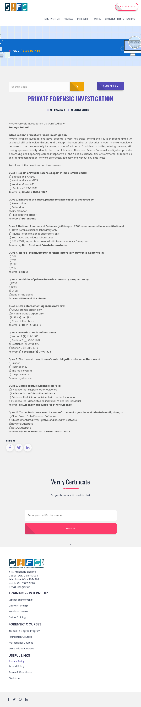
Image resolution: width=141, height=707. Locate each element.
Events (120, 18)
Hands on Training (19, 611)
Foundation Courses (20, 637)
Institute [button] (56, 18)
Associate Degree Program (24, 631)
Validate (70, 528)
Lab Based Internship (21, 599)
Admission (110, 18)
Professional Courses (21, 642)
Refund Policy (16, 666)
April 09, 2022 (57, 109)
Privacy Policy (16, 661)
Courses (69, 18)
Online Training (17, 617)
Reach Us (130, 18)
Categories (109, 86)
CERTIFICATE (126, 6)
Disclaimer (15, 678)
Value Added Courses (21, 648)
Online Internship (18, 605)
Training (97, 18)
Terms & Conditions (20, 672)
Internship (83, 18)
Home (46, 18)
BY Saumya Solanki (79, 109)
